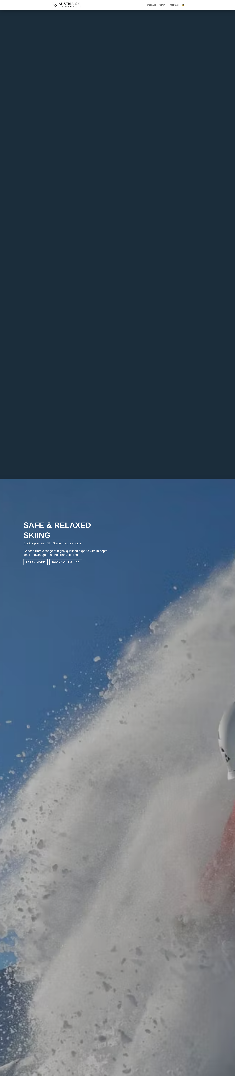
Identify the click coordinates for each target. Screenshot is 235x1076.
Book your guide (65, 562)
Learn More (35, 562)
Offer (162, 5)
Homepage (150, 5)
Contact (174, 5)
